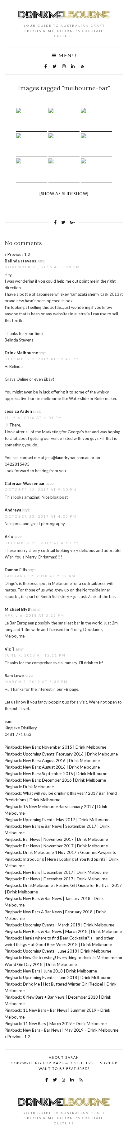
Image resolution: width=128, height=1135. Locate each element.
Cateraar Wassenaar (25, 483)
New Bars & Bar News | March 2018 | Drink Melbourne (72, 931)
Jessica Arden (18, 411)
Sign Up (108, 1063)
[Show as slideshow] (64, 193)
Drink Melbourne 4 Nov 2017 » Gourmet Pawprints (69, 852)
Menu (66, 55)
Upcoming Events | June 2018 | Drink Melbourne (67, 951)
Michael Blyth (18, 609)
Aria (9, 536)
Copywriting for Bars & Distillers (52, 1063)
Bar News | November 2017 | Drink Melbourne (65, 839)
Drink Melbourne (21, 352)
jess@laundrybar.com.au (67, 457)
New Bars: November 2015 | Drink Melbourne (64, 747)
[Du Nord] (31, 120)
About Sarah (64, 1057)
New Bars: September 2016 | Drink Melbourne (65, 773)
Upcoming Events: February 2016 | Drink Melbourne (70, 753)
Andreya (13, 509)
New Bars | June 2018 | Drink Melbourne (60, 970)
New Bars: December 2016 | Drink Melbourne (64, 780)
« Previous (14, 254)
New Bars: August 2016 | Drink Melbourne (61, 760)
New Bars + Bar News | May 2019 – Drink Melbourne (70, 1030)
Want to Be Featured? (64, 1069)
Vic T (10, 649)
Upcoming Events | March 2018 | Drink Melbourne (68, 924)
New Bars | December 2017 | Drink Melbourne (65, 872)
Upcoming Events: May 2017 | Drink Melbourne (66, 819)
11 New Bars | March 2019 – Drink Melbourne (65, 1023)
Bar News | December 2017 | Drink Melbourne (65, 878)
